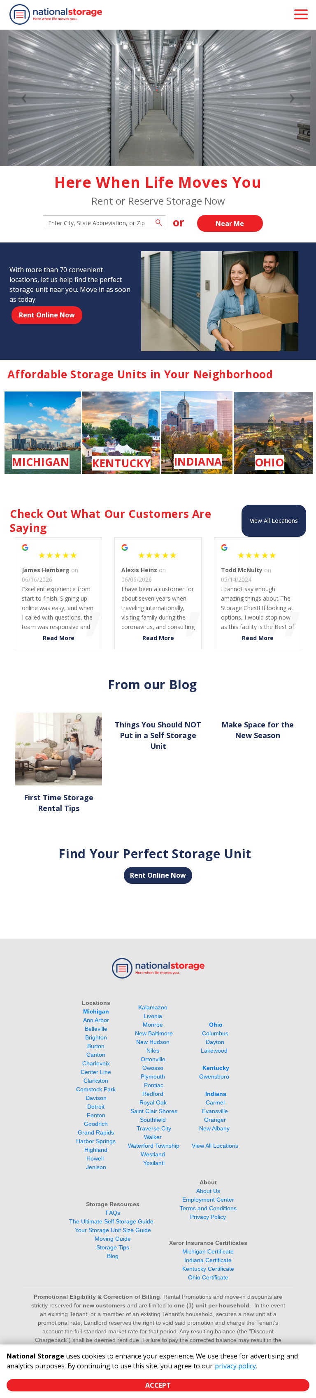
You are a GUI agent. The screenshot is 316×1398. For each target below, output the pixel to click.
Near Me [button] (230, 223)
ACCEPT (158, 1385)
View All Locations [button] (274, 520)
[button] (23, 98)
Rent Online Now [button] (47, 314)
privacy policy (235, 1365)
